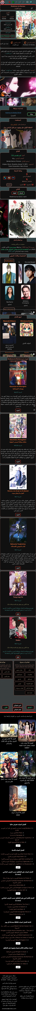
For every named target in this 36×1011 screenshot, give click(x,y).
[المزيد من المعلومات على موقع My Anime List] (13, 177)
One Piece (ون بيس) (16, 833)
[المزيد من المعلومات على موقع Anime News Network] (5, 177)
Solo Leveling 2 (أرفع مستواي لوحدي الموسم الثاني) (16, 859)
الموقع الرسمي (27, 176)
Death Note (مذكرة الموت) (16, 954)
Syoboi (9, 185)
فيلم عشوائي (17, 709)
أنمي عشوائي (17, 705)
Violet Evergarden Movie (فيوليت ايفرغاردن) (16, 912)
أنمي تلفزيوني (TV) (16, 155)
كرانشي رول (14, 124)
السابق (30, 707)
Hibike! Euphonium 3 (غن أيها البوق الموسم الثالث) (16, 935)
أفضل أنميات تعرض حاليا (18, 824)
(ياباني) (22, 184)
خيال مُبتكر (29, 692)
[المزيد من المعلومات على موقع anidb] (9, 177)
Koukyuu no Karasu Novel (13, 112)
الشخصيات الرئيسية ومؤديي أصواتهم (19, 249)
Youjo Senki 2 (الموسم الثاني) (16, 856)
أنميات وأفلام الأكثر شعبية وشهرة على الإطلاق (18, 948)
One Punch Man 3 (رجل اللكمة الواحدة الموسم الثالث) (16, 854)
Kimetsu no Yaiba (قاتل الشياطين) (16, 964)
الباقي (18, 845)
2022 (12, 36)
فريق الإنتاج (4, 249)
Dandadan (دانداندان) (16, 835)
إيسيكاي (30, 679)
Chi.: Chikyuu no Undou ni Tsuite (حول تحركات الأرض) (16, 937)
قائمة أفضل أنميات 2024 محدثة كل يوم (18, 922)
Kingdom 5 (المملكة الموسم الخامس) (16, 940)
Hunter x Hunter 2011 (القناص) (16, 890)
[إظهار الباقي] (18, 354)
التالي (5, 707)
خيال (30, 670)
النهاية (14, 193)
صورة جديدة (12, 247)
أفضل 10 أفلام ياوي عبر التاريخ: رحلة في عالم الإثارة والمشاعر (9, 741)
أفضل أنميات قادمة (18, 850)
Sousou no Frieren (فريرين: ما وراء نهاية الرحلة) (16, 878)
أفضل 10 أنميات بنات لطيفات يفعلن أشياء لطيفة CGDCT (27, 745)
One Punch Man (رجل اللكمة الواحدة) (16, 961)
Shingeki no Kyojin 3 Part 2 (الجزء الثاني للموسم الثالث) (16, 887)
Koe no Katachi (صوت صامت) (16, 907)
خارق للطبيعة (29, 683)
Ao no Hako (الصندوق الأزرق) (16, 842)
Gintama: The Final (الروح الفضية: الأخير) (16, 904)
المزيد (18, 410)
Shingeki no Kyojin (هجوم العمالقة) (16, 952)
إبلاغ (18, 614)
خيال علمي (7, 671)
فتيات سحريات (19, 688)
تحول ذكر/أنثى (29, 688)
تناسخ (19, 679)
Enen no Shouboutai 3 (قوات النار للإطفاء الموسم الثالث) (16, 864)
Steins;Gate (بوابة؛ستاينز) (16, 885)
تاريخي (19, 683)
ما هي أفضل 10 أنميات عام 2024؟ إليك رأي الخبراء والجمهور (27, 780)
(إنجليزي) (29, 184)
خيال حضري (19, 670)
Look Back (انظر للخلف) (16, 909)
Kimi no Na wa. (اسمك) (16, 914)
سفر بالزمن (19, 674)
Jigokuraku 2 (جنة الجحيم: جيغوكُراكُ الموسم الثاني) (16, 861)
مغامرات (30, 674)
